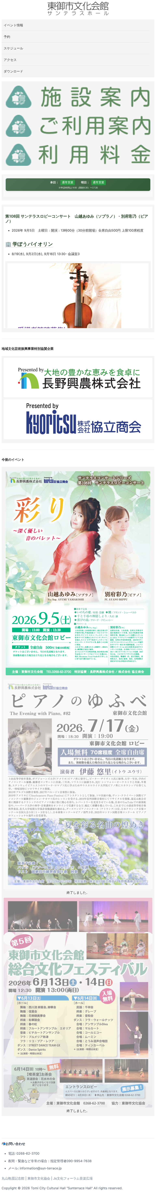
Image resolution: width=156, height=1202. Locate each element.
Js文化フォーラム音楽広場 (73, 1178)
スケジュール (13, 48)
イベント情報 (13, 25)
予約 (7, 37)
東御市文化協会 (38, 1178)
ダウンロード (13, 71)
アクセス (10, 60)
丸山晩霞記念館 (13, 1178)
